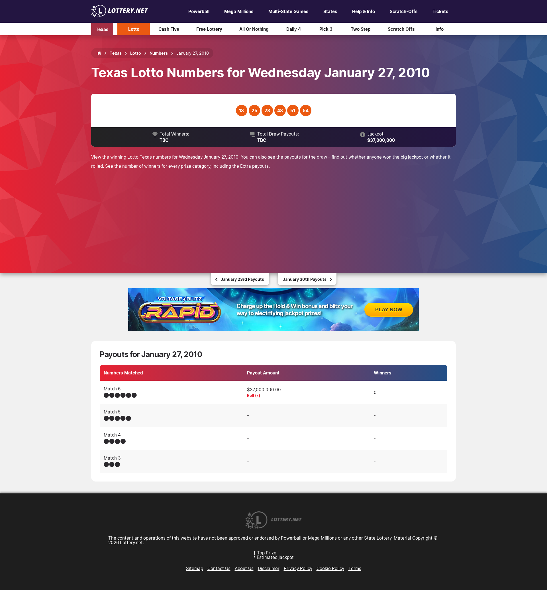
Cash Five (168, 29)
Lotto (133, 29)
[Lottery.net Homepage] (99, 53)
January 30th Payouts (304, 279)
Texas (102, 29)
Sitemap (194, 568)
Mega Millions (239, 11)
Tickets (440, 11)
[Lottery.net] (119, 15)
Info (440, 29)
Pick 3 (325, 29)
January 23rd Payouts (242, 279)
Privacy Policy (298, 568)
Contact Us (218, 568)
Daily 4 (293, 29)
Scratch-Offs (404, 11)
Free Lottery (209, 29)
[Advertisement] (273, 213)
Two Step (361, 29)
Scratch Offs (401, 29)
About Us (244, 568)
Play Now (388, 309)
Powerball (198, 11)
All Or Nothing (254, 29)
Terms (354, 568)
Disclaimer (268, 568)
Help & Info (363, 11)
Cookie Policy (330, 568)
